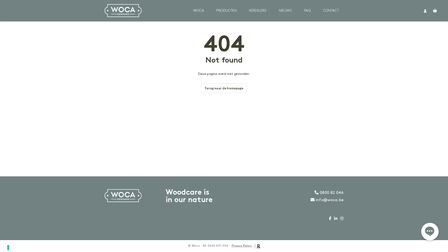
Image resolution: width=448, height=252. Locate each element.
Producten (226, 10)
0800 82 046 (330, 193)
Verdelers (258, 10)
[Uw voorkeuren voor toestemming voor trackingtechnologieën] (8, 247)
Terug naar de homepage (223, 88)
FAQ (307, 10)
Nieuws (285, 10)
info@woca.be (329, 200)
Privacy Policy (242, 245)
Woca (198, 10)
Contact (331, 10)
